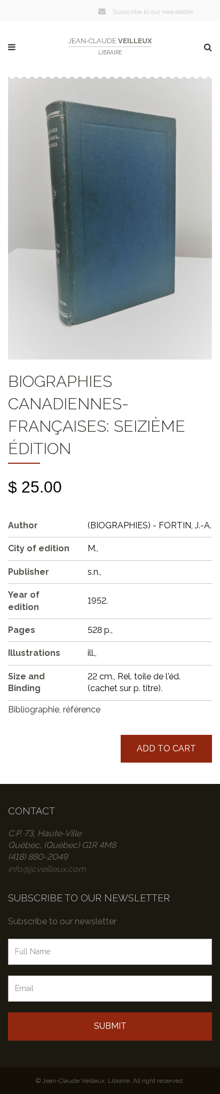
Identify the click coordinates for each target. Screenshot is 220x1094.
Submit (110, 1026)
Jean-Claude (110, 46)
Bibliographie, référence (54, 709)
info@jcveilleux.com (47, 869)
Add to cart (166, 748)
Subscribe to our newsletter (152, 11)
